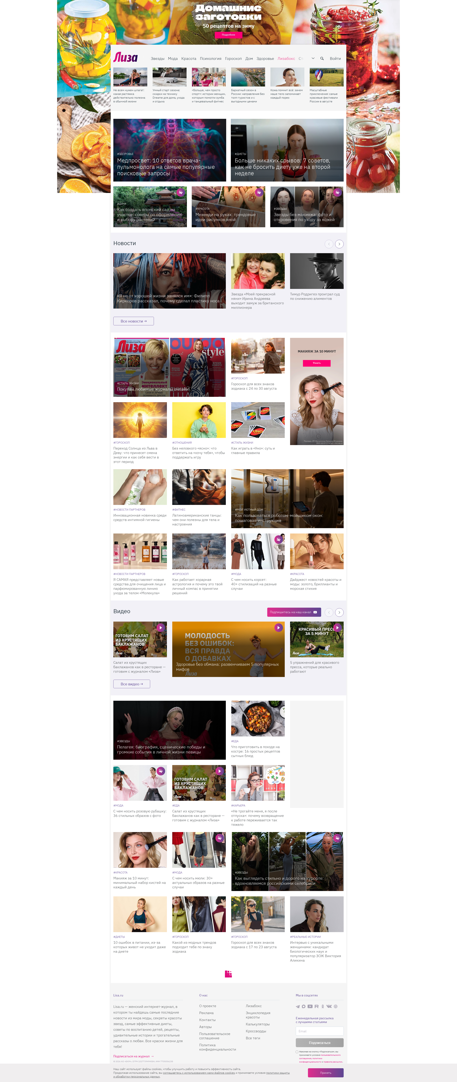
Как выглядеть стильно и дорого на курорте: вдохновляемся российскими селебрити (279, 880)
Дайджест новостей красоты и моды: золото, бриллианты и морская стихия (316, 584)
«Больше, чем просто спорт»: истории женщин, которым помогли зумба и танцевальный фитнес (209, 95)
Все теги (253, 1038)
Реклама (206, 1012)
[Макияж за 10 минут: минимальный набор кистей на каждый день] (140, 850)
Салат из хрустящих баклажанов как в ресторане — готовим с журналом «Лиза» (139, 667)
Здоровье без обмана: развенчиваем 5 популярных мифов (227, 666)
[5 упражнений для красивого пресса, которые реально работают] (317, 639)
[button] (339, 244)
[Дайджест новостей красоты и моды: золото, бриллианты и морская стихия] (317, 551)
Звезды (157, 58)
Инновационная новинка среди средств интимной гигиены (140, 517)
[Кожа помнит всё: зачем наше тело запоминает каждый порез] (287, 77)
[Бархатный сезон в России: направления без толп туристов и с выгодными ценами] (248, 77)
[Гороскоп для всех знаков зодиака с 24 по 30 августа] (258, 356)
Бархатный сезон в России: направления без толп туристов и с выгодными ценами (248, 95)
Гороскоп (233, 58)
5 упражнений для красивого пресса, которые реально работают (314, 667)
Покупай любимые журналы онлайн (153, 389)
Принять (325, 1072)
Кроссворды (256, 1031)
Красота (188, 58)
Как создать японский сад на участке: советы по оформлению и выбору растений (149, 214)
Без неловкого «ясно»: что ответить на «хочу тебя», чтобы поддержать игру (198, 453)
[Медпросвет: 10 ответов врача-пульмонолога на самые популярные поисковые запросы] (169, 150)
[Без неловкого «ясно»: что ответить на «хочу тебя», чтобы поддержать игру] (199, 420)
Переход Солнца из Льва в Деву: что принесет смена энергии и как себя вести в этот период (136, 455)
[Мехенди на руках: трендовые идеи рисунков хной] (228, 206)
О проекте (207, 1005)
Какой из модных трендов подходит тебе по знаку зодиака (194, 947)
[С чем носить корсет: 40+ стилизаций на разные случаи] (258, 551)
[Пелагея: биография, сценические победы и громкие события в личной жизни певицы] (169, 730)
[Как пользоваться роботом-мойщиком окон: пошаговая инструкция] (287, 498)
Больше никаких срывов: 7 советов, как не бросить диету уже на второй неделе (282, 167)
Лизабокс (286, 58)
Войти (335, 58)
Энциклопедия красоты (258, 1014)
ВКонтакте (329, 1006)
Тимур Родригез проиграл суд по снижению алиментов (315, 296)
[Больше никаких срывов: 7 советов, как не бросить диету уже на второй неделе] (287, 150)
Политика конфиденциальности (217, 1047)
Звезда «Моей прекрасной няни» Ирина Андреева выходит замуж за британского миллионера (257, 301)
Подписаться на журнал (131, 1056)
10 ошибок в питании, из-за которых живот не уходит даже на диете (139, 947)
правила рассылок (333, 1061)
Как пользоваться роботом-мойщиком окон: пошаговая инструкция (279, 517)
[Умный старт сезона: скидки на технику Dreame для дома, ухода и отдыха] (170, 77)
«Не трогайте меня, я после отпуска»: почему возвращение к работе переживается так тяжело (257, 818)
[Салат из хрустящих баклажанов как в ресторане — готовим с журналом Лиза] (140, 639)
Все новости (132, 321)
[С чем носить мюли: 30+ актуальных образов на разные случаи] (199, 850)
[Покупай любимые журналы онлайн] (169, 367)
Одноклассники (322, 1006)
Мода (173, 58)
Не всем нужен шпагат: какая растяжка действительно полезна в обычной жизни (129, 95)
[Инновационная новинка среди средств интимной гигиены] (140, 487)
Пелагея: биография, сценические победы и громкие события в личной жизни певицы (161, 749)
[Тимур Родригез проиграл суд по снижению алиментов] (317, 271)
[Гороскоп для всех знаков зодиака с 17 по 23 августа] (258, 914)
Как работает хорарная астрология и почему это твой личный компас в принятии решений (197, 586)
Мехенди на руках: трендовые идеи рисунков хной (225, 217)
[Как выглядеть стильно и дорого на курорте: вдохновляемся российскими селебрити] (287, 861)
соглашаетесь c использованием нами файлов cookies (199, 1072)
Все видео (130, 683)
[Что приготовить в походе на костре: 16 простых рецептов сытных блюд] (258, 718)
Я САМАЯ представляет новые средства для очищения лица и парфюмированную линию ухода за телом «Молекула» (139, 586)
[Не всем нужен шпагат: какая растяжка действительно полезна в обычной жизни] (130, 77)
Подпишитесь (290, 612)
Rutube (317, 1006)
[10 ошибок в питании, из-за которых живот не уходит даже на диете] (140, 914)
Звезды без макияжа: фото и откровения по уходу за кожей (304, 217)
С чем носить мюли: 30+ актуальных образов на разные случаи (198, 882)
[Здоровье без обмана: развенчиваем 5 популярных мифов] (228, 649)
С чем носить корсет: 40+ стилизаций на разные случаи (254, 584)
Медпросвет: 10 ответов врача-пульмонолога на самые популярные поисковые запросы (166, 167)
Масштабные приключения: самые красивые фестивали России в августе (324, 95)
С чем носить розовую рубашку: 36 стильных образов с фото (140, 813)
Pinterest (335, 1006)
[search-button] (322, 58)
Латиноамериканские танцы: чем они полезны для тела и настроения (197, 520)
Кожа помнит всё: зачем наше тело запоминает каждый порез (286, 93)
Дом (249, 58)
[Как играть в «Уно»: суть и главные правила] (258, 420)
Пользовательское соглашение (214, 1035)
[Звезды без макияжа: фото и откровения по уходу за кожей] (307, 206)
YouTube (310, 1006)
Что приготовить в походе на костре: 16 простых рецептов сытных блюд (255, 751)
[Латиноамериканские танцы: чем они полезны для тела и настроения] (199, 487)
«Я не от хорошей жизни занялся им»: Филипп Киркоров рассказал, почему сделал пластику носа (168, 298)
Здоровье (265, 58)
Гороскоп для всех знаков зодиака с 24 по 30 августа (254, 386)
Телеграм (298, 1006)
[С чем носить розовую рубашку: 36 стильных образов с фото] (140, 783)
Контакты (207, 1019)
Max (303, 1006)
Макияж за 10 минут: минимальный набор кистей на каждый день (139, 882)
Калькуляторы (258, 1024)
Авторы (205, 1026)
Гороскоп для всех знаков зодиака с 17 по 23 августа (254, 944)
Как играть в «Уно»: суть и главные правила (253, 450)
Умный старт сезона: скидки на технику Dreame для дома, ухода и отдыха (168, 95)
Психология (211, 58)
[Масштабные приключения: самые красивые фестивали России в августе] (327, 77)
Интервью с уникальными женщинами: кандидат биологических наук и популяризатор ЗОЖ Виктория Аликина (315, 951)
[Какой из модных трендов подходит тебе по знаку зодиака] (199, 914)
